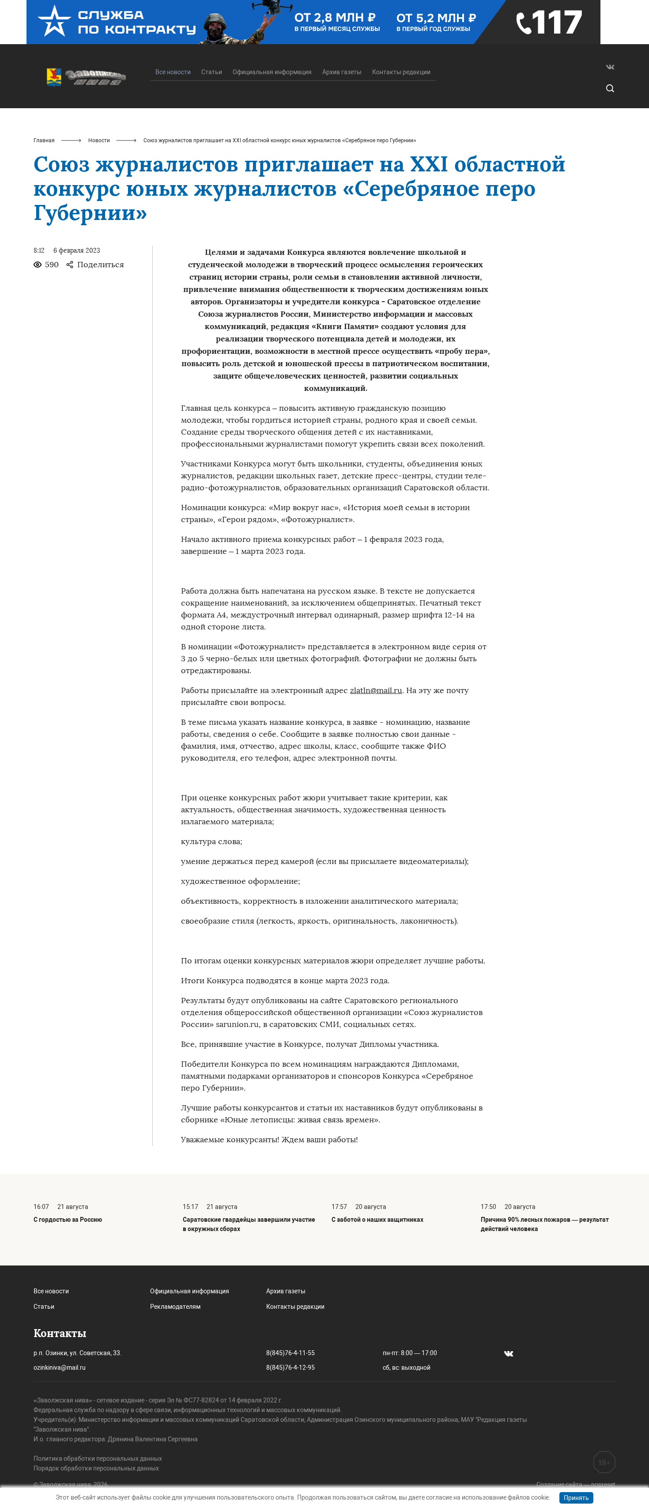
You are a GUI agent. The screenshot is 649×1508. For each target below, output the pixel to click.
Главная (44, 140)
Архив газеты (342, 72)
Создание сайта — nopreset (575, 1484)
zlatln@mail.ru (376, 690)
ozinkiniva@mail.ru (60, 1367)
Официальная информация (272, 72)
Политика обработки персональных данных (98, 1458)
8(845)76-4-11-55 (290, 1352)
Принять (576, 1497)
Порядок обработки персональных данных (96, 1468)
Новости (99, 140)
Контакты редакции (401, 72)
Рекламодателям (175, 1306)
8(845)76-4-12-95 (290, 1367)
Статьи (211, 72)
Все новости (51, 1291)
